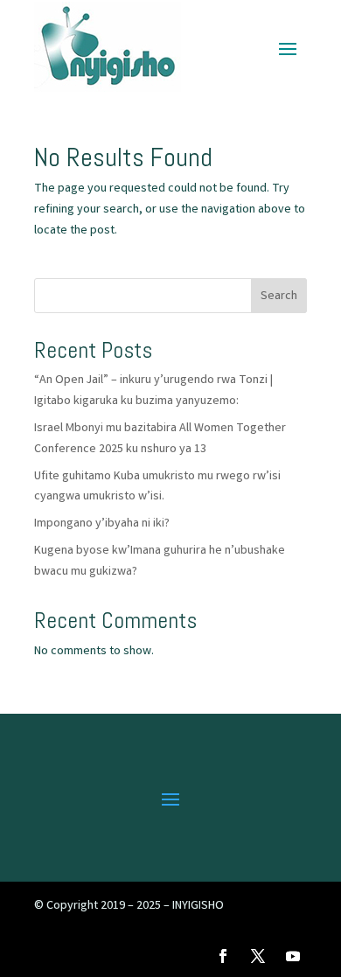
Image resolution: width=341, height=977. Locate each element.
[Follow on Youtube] (293, 956)
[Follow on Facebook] (223, 956)
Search (279, 296)
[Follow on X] (258, 956)
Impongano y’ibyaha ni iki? (102, 524)
